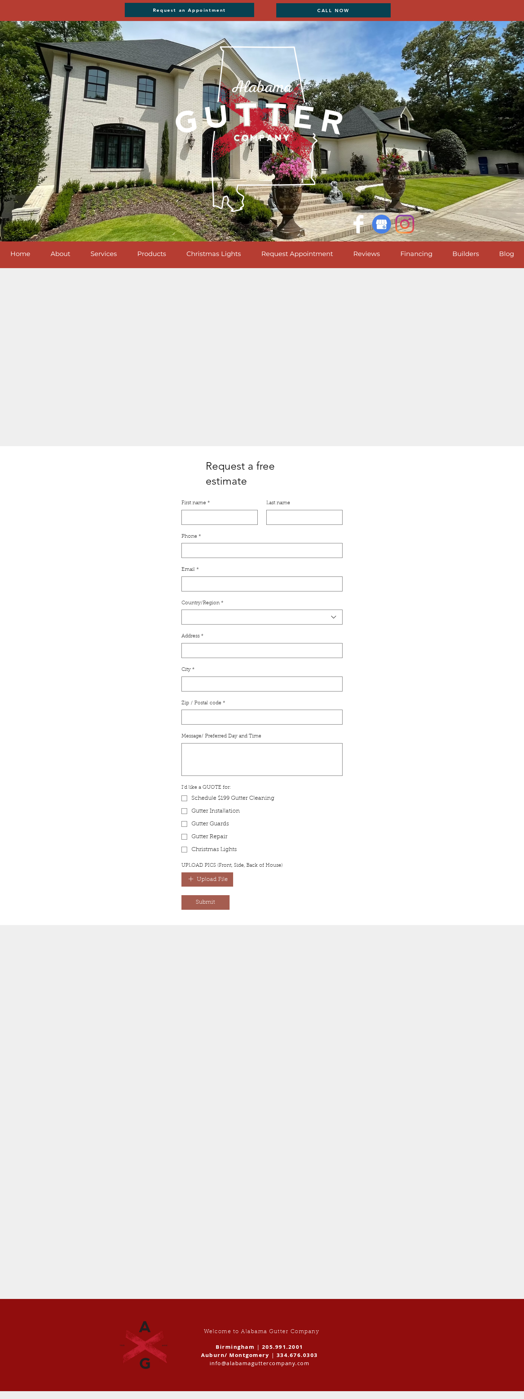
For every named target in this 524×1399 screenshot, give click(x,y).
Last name (278, 503)
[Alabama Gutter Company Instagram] (404, 224)
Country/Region (202, 603)
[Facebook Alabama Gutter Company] (358, 224)
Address (192, 636)
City (188, 669)
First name (195, 503)
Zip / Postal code (203, 703)
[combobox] (262, 617)
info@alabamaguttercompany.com (260, 1363)
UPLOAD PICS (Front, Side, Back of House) (232, 865)
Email (190, 569)
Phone (191, 536)
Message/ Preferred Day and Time (221, 736)
